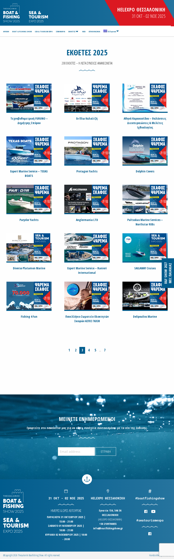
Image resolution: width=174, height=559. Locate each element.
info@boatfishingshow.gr (108, 528)
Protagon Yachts (86, 171)
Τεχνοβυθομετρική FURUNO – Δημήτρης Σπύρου (29, 120)
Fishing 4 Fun (29, 316)
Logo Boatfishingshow (11, 12)
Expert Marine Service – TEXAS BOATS (29, 173)
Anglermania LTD (87, 220)
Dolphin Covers (145, 171)
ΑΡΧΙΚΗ (6, 31)
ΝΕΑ (84, 31)
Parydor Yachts (29, 220)
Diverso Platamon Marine (29, 268)
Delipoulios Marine (145, 316)
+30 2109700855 (107, 524)
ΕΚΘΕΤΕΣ (72, 31)
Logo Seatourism (38, 16)
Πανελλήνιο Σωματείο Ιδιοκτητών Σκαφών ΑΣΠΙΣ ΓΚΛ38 (87, 318)
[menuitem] (6, 31)
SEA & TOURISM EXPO (44, 31)
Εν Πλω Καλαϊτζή (87, 118)
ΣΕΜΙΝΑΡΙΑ (60, 31)
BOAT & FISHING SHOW (22, 31)
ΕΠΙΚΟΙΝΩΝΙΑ (94, 31)
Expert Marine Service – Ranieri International (87, 270)
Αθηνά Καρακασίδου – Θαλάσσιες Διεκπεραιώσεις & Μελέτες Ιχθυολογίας (145, 122)
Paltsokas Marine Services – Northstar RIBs (145, 222)
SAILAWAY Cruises (145, 268)
